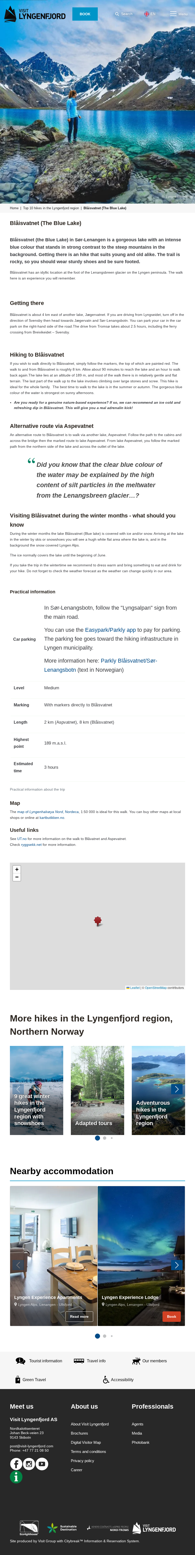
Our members (154, 1361)
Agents (137, 1424)
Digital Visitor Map (86, 1442)
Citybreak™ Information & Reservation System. (102, 1541)
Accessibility (122, 1380)
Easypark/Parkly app (110, 630)
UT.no (22, 839)
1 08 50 (43, 1450)
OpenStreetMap (156, 987)
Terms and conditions (88, 1451)
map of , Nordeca (48, 812)
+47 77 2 (29, 1450)
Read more (79, 1316)
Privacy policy (82, 1461)
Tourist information (45, 1361)
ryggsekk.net (32, 845)
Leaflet (134, 987)
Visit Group (47, 1541)
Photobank (141, 1442)
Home (14, 208)
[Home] (36, 14)
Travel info (96, 1361)
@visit (21, 1446)
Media (137, 1433)
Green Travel (34, 1380)
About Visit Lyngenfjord (90, 1424)
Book (171, 1316)
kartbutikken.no (52, 818)
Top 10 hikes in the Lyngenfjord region (51, 208)
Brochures (79, 1433)
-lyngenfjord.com (39, 1446)
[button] (97, 921)
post (13, 1446)
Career (76, 1470)
